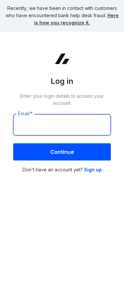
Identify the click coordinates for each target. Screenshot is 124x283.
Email (25, 114)
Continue (62, 152)
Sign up (93, 169)
